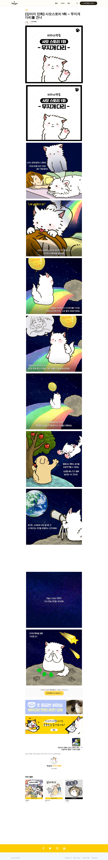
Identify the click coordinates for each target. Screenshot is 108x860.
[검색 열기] (77, 3)
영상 (69, 3)
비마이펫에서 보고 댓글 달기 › (54, 693)
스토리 (62, 3)
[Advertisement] (54, 558)
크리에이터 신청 (68, 857)
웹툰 (56, 3)
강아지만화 (29, 753)
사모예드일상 (56, 753)
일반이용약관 (94, 857)
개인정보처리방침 (86, 857)
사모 (50, 753)
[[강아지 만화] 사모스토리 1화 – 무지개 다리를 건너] (54, 54)
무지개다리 (44, 753)
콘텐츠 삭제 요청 (76, 857)
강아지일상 (37, 753)
